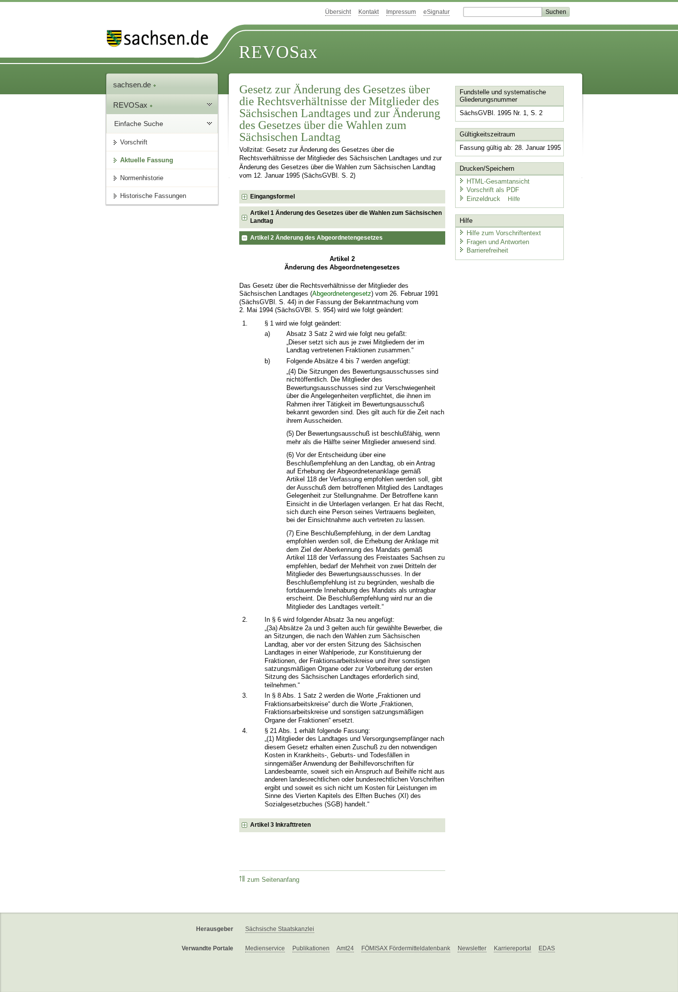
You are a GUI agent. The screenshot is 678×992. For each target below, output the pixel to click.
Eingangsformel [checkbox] (272, 196)
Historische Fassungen (153, 195)
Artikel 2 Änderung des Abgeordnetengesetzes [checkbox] (316, 237)
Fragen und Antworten (498, 242)
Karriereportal (512, 948)
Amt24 (345, 948)
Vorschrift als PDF (493, 190)
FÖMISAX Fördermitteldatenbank (405, 948)
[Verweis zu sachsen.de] (161, 38)
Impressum (401, 11)
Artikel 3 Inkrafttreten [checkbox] (280, 824)
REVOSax (278, 52)
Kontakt (368, 11)
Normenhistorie (141, 178)
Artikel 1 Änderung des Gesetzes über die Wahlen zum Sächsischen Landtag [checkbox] (346, 216)
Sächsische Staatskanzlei (279, 929)
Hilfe (514, 199)
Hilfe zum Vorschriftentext (504, 233)
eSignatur (436, 11)
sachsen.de (133, 84)
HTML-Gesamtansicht (498, 181)
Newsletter (472, 948)
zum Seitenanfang (273, 879)
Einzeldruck (484, 198)
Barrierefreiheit (487, 250)
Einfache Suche (138, 124)
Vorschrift (133, 142)
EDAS (547, 948)
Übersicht (338, 11)
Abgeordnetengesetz (341, 293)
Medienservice (265, 948)
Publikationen (311, 948)
